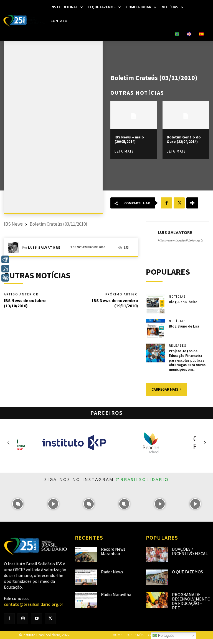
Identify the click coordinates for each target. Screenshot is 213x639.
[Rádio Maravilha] (86, 600)
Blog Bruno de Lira (184, 326)
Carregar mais (164, 389)
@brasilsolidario (142, 479)
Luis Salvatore (44, 247)
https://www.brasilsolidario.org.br (180, 240)
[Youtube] (36, 618)
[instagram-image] (18, 504)
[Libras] (5, 259)
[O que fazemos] (157, 577)
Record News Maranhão (113, 551)
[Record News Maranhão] (86, 554)
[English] (189, 34)
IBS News (13, 224)
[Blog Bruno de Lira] (155, 328)
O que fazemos (187, 571)
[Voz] (5, 268)
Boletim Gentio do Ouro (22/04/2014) (184, 139)
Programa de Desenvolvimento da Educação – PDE (191, 601)
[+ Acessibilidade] (5, 278)
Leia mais (124, 151)
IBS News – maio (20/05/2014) (129, 139)
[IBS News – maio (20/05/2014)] (133, 115)
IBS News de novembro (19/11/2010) (115, 303)
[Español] (201, 34)
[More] (192, 202)
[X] (179, 202)
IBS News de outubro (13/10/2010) (25, 303)
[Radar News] (86, 577)
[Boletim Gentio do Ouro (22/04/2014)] (186, 115)
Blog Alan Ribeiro (183, 302)
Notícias (177, 296)
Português (165, 635)
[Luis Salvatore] (15, 247)
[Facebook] (166, 202)
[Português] (177, 34)
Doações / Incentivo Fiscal (190, 551)
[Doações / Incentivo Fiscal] (157, 554)
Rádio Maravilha (116, 594)
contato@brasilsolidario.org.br (33, 604)
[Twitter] (50, 618)
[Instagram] (22, 618)
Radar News (112, 571)
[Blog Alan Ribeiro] (155, 304)
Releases (177, 345)
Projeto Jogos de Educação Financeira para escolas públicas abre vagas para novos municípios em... (187, 360)
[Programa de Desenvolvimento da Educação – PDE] (157, 600)
